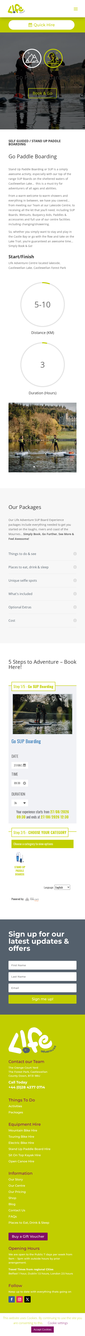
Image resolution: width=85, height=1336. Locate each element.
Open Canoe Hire (21, 1161)
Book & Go (42, 93)
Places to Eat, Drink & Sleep (28, 1222)
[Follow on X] (27, 1299)
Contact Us (16, 1210)
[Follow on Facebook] (11, 1299)
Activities (15, 1106)
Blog (11, 1204)
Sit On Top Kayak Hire (24, 1155)
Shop (12, 1198)
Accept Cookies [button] (42, 1329)
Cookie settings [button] (58, 1323)
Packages (15, 1112)
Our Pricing (17, 1192)
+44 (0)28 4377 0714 (26, 1087)
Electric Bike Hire (21, 1143)
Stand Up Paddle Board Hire (29, 1149)
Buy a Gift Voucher (28, 1236)
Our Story (15, 1179)
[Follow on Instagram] (19, 1299)
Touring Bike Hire (21, 1136)
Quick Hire (44, 25)
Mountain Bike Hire (22, 1130)
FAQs (12, 1216)
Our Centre (16, 1185)
